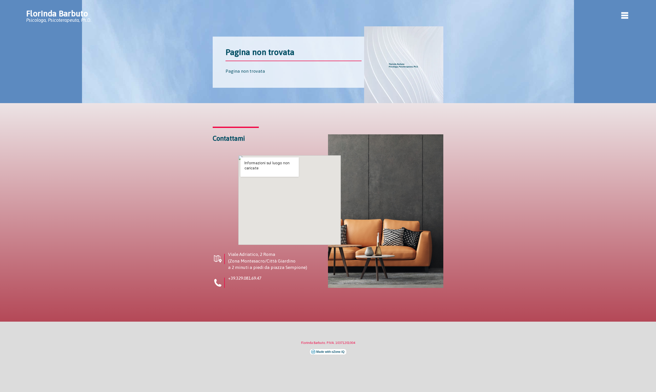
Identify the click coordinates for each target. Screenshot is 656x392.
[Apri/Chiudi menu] (625, 15)
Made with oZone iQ (330, 352)
